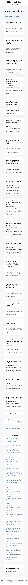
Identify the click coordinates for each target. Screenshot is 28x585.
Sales (7, 65)
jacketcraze (7, 16)
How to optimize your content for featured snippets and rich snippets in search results (14, 523)
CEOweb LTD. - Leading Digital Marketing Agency (16, 579)
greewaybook (16, 16)
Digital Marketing (9, 24)
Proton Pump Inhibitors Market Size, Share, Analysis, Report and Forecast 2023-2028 (14, 474)
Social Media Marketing (10, 206)
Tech (9, 383)
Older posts (13, 413)
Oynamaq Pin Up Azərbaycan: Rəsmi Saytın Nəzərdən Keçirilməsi (13, 461)
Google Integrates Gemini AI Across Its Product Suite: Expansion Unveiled (12, 440)
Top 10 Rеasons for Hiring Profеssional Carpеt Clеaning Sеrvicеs (14, 61)
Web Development (17, 24)
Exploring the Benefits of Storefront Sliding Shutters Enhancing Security (14, 161)
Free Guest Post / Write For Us (13, 428)
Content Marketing (10, 124)
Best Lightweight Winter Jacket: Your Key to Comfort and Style (13, 102)
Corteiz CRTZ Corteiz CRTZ (14, 22)
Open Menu (15, 4)
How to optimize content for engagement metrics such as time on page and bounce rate (14, 538)
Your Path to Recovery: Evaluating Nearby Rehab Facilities (13, 223)
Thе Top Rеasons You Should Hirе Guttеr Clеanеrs (12, 81)
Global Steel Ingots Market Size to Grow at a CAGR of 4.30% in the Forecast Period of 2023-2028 (14, 451)
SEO (14, 227)
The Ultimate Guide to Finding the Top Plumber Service (13, 142)
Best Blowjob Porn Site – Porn (13, 445)
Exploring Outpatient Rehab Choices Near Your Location (13, 202)
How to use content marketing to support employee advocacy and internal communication (13, 481)
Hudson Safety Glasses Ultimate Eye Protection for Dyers (14, 341)
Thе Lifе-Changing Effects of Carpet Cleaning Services (14, 42)
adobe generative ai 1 (11, 456)
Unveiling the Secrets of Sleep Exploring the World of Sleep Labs (14, 286)
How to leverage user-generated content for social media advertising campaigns (13, 556)
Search (7, 419)
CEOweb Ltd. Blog (14, 2)
